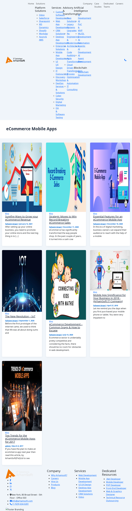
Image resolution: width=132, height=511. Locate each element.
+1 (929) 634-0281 (20, 504)
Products (55, 484)
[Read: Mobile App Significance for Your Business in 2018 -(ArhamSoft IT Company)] (110, 270)
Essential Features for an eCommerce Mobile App (107, 218)
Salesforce (44, 18)
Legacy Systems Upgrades (72, 27)
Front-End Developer (116, 488)
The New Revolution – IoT (20, 316)
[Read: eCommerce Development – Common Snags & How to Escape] (66, 284)
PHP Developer (113, 485)
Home (31, 3)
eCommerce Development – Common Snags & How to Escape (65, 327)
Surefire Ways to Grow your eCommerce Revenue (21, 218)
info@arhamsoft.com (22, 500)
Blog (7, 213)
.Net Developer (113, 478)
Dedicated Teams (109, 5)
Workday (43, 33)
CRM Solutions (86, 494)
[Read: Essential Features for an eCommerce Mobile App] (110, 177)
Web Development (88, 475)
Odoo (42, 15)
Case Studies (98, 5)
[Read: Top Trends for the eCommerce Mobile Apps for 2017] (22, 395)
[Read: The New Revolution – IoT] (22, 280)
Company (87, 3)
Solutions (40, 3)
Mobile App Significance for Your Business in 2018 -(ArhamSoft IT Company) (109, 298)
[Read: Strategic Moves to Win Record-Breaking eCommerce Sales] (66, 177)
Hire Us (54, 481)
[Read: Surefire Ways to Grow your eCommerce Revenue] (22, 177)
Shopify (42, 30)
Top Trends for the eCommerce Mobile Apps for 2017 (20, 438)
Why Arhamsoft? (59, 475)
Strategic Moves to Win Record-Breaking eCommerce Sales (63, 219)
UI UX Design (85, 484)
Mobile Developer (114, 482)
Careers (119, 3)
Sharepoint (44, 21)
